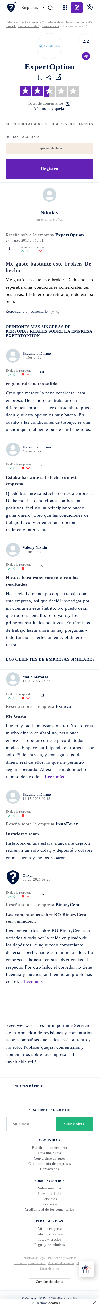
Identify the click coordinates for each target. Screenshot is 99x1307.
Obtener (50, 683)
